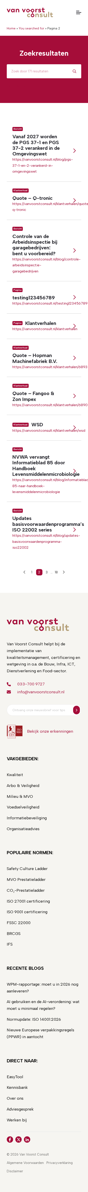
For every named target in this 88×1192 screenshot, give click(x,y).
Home (11, 28)
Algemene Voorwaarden (25, 1163)
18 (56, 572)
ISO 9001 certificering (27, 911)
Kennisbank (17, 1087)
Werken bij (17, 1120)
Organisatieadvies (23, 828)
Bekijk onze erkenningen (50, 731)
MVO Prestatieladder (26, 879)
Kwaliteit (15, 774)
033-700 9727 (31, 684)
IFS (10, 944)
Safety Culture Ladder (27, 868)
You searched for (31, 28)
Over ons (15, 1098)
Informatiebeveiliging (27, 817)
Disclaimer (15, 1171)
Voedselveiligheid (23, 807)
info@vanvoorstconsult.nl (41, 691)
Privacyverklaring (59, 1163)
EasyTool (15, 1076)
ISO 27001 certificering (28, 901)
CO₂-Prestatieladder (26, 890)
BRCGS (14, 933)
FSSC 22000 (18, 922)
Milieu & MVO (20, 796)
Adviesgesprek (20, 1109)
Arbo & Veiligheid (23, 785)
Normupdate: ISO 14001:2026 (34, 1019)
